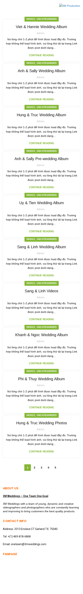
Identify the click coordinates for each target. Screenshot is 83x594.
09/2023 (30, 19)
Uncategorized (47, 19)
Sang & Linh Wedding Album (41, 247)
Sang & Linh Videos (41, 291)
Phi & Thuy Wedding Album (41, 379)
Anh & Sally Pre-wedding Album (41, 159)
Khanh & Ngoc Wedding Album (41, 335)
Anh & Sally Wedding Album (41, 71)
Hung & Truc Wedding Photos (41, 423)
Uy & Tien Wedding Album (41, 203)
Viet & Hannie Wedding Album (41, 27)
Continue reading (41, 55)
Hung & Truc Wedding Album (41, 115)
